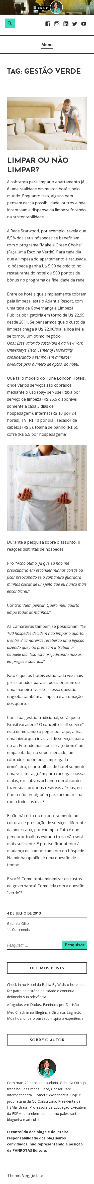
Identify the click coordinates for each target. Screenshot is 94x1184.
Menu (47, 44)
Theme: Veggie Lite (25, 1175)
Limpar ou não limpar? (37, 165)
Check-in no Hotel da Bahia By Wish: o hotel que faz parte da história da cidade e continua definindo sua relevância (46, 990)
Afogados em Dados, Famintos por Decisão (43, 1004)
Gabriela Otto (18, 923)
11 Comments (18, 929)
